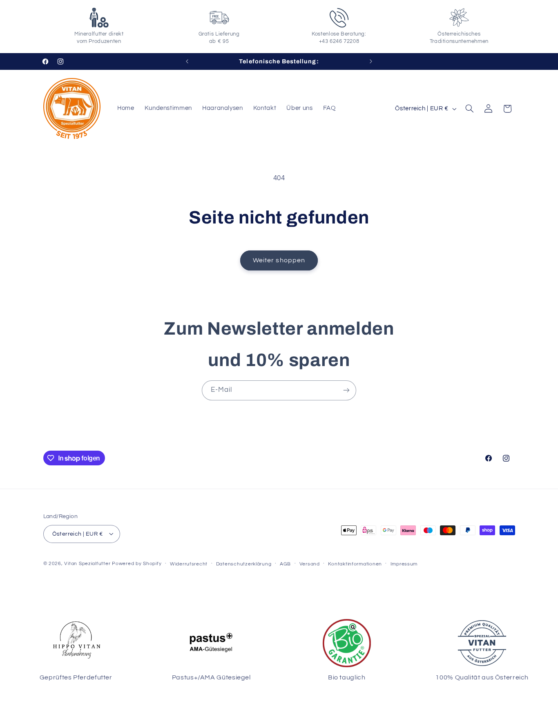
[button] (469, 108)
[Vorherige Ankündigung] (187, 61)
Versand (309, 563)
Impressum (404, 563)
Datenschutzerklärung (244, 563)
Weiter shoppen (279, 260)
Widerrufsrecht (189, 563)
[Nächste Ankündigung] (371, 61)
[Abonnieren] (346, 390)
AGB (285, 563)
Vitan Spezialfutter (87, 563)
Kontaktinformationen (355, 563)
